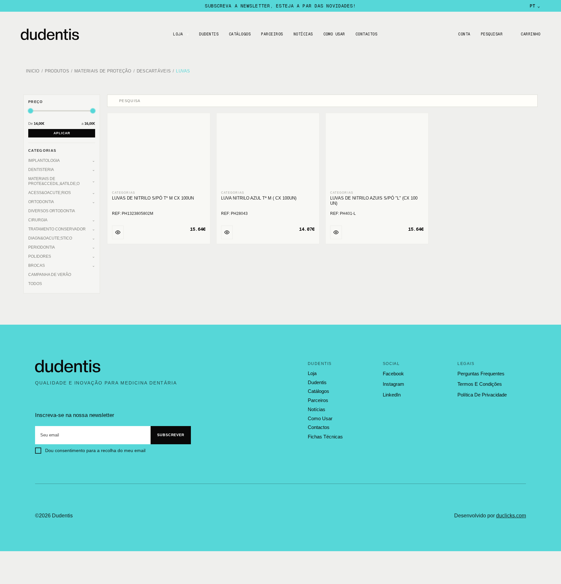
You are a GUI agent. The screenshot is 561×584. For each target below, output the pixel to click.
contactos (319, 427)
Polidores (39, 256)
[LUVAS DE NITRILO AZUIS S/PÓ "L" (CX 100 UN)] (377, 152)
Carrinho (530, 34)
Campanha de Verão (49, 274)
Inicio (33, 71)
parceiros (318, 400)
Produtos (57, 71)
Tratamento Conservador (57, 229)
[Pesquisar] (114, 101)
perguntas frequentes (481, 373)
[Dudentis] (68, 366)
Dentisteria (41, 169)
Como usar (334, 34)
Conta (464, 34)
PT (535, 6)
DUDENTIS (208, 34)
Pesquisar (492, 34)
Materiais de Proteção (102, 71)
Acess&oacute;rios (49, 192)
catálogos (318, 391)
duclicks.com (511, 515)
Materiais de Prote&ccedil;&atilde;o (54, 181)
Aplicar (62, 133)
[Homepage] (56, 34)
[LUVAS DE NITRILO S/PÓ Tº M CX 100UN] (159, 152)
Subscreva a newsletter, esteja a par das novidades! (280, 6)
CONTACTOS (366, 34)
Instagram (393, 384)
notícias (316, 409)
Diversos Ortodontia (51, 211)
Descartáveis (154, 71)
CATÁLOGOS (240, 34)
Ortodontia (41, 202)
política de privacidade (482, 394)
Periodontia (41, 247)
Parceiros (272, 34)
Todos (35, 283)
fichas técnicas (325, 436)
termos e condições (479, 384)
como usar (320, 418)
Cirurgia (37, 220)
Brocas (36, 265)
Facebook (393, 373)
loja (312, 373)
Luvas (183, 71)
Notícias (303, 34)
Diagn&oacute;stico (50, 238)
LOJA (178, 34)
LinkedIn (392, 394)
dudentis (317, 382)
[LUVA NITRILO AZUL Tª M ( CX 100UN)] (268, 152)
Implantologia (44, 160)
